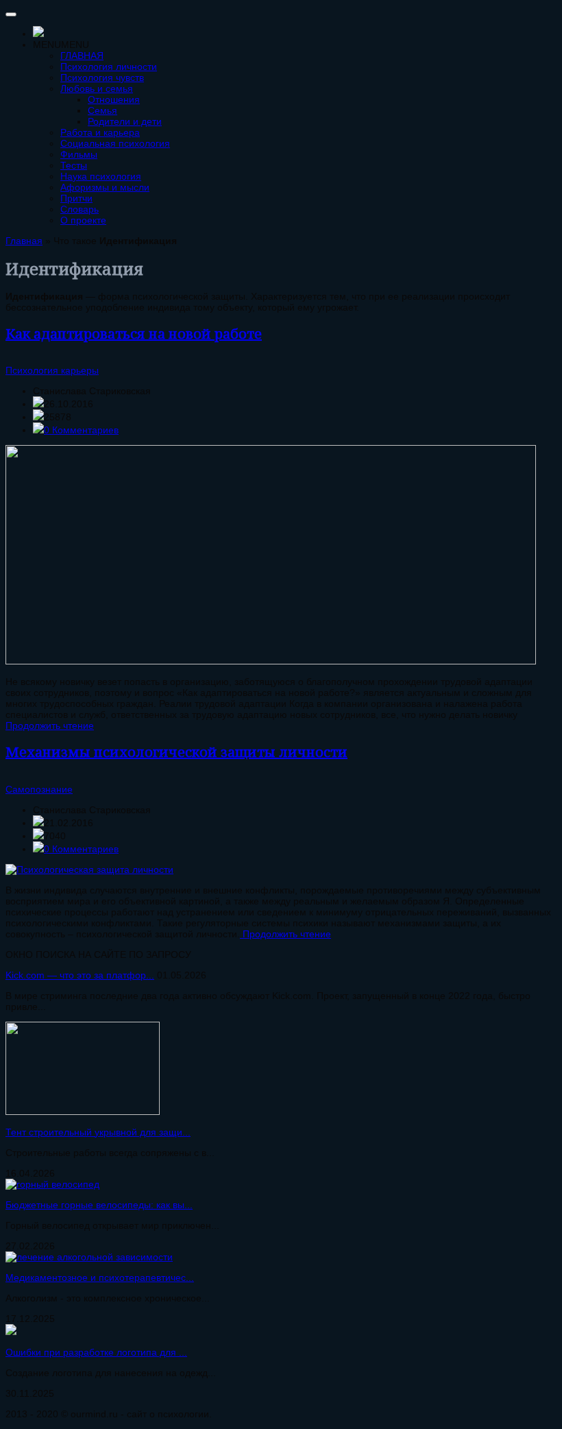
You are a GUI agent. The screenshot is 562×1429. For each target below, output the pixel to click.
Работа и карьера (100, 132)
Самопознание (39, 789)
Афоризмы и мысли (104, 187)
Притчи (76, 198)
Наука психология (100, 176)
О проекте (83, 220)
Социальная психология (115, 143)
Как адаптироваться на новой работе (133, 333)
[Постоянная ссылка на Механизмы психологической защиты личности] (89, 869)
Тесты (73, 165)
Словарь (79, 209)
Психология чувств (102, 77)
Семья (102, 110)
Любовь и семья (96, 88)
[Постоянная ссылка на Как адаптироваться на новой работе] (270, 661)
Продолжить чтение (49, 725)
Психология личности (108, 66)
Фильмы (78, 154)
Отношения (114, 99)
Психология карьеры (52, 370)
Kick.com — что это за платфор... (79, 975)
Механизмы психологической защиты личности (176, 752)
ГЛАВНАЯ (81, 55)
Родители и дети (125, 121)
